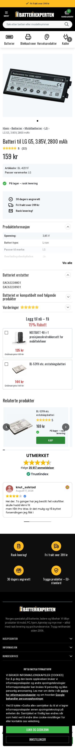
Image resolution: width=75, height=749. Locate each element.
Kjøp (50, 440)
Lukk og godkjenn (37, 730)
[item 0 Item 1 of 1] (37, 85)
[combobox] (37, 24)
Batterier (16, 128)
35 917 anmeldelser (41, 468)
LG (46, 128)
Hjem (6, 128)
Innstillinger (37, 739)
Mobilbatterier (33, 128)
